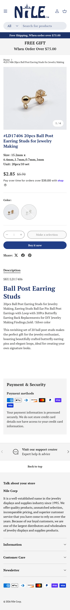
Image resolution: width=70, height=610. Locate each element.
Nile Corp (16, 601)
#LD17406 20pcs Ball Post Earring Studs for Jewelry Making (33, 62)
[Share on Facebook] (23, 255)
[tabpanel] (35, 325)
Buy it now (35, 245)
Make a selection (47, 234)
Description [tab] (12, 270)
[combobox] (35, 26)
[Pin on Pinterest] (29, 255)
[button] (64, 11)
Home (6, 60)
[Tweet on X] (16, 255)
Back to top (35, 466)
